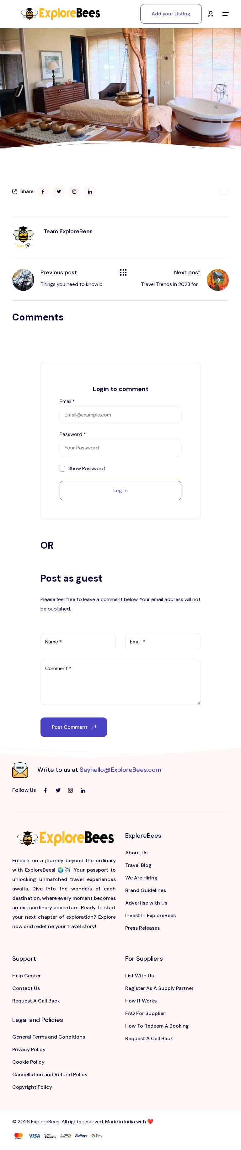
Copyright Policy (32, 1087)
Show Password (86, 468)
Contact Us (26, 988)
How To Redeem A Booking (157, 1026)
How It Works (141, 1000)
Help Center (26, 975)
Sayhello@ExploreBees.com (120, 770)
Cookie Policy (28, 1062)
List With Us (139, 975)
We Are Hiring (141, 877)
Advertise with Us (146, 903)
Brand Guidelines (145, 890)
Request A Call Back (36, 1000)
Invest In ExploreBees (150, 915)
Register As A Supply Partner (159, 988)
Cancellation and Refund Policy (50, 1074)
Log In (120, 490)
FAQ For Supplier (145, 1013)
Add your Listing (171, 13)
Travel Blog (138, 865)
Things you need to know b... (72, 284)
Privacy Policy (29, 1049)
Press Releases (142, 928)
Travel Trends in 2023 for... (171, 284)
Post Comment (70, 727)
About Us (136, 852)
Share (27, 191)
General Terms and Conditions (48, 1037)
